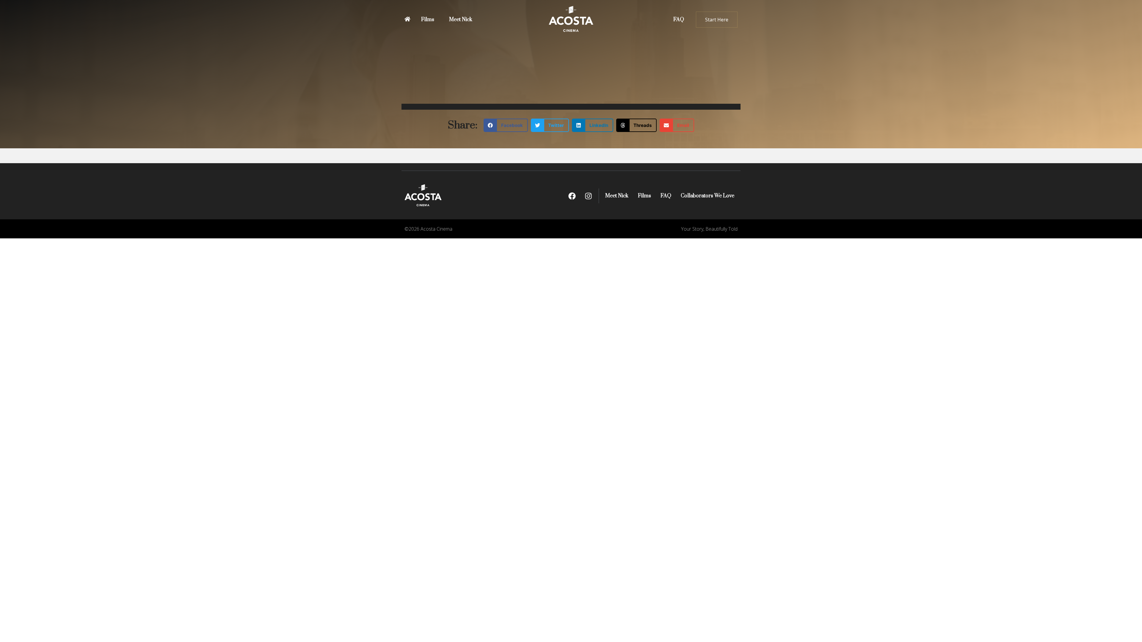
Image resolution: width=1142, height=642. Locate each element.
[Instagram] (588, 195)
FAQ (678, 19)
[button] (506, 125)
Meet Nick (460, 19)
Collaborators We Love (707, 196)
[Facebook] (571, 195)
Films (427, 19)
